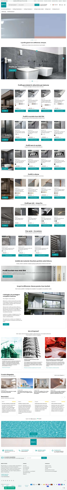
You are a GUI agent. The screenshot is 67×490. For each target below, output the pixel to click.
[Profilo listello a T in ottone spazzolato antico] (46, 183)
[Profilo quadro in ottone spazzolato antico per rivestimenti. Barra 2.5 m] (20, 183)
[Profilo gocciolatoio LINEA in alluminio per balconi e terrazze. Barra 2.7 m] (59, 93)
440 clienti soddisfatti (59, 451)
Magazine (25, 473)
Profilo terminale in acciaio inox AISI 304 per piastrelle (20, 132)
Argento (28, 221)
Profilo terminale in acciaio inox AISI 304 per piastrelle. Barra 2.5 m (41, 249)
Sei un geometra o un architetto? (29, 471)
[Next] (37, 81)
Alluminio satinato (24, 103)
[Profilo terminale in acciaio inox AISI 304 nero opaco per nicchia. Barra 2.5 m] (59, 154)
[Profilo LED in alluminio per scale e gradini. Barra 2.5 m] (46, 212)
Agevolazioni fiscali (26, 472)
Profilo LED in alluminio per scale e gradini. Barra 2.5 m (46, 219)
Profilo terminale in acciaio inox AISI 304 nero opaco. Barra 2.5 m (33, 132)
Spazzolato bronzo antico (18, 193)
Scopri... (6, 324)
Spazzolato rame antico (15, 193)
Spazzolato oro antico (16, 193)
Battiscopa (4, 11)
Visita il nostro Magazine (59, 375)
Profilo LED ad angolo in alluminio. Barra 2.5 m (32, 219)
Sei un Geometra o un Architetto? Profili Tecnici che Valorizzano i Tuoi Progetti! (54, 360)
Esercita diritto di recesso (49, 469)
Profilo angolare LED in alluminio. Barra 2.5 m (19, 219)
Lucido (16, 134)
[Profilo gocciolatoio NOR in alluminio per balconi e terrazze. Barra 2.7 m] (33, 93)
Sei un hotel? (25, 469)
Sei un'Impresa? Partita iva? (8, 359)
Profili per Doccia (55, 9)
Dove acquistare (26, 467)
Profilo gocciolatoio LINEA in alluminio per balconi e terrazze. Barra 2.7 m (59, 101)
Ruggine (15, 105)
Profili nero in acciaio (6, 165)
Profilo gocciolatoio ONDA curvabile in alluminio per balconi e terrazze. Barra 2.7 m (46, 102)
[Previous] (30, 81)
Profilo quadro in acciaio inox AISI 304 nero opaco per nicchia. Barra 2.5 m (33, 161)
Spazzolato (18, 134)
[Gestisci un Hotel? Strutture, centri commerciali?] (33, 347)
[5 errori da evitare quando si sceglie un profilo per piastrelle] (8, 383)
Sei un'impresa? (26, 468)
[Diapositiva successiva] (36, 40)
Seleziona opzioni (20, 110)
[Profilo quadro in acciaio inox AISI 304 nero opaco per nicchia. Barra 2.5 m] (33, 154)
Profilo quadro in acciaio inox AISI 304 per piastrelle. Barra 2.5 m (8, 249)
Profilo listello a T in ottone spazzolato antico (46, 190)
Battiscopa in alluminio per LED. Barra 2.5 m (59, 219)
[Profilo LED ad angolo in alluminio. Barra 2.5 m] (33, 212)
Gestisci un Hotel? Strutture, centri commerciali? (31, 360)
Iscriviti (44, 457)
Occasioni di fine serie (57, 251)
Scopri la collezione (7, 276)
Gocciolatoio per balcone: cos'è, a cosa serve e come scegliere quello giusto (25, 392)
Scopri (5, 110)
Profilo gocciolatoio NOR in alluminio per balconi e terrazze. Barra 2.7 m (33, 101)
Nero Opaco (28, 135)
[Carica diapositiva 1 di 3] (32, 40)
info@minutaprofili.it (43, 5)
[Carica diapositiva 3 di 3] (34, 40)
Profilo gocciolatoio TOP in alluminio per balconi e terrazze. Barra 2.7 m (20, 101)
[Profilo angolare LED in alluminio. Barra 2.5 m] (20, 212)
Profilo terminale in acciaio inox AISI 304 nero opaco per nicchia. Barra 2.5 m (59, 161)
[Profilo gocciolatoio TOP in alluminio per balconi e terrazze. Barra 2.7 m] (20, 93)
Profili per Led (47, 9)
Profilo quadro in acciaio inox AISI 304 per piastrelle (46, 132)
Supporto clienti (48, 465)
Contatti (46, 468)
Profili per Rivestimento (17, 9)
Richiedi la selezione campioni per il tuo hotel (32, 367)
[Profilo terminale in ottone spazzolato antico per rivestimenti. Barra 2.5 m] (33, 183)
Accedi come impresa (6, 367)
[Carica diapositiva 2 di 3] (33, 40)
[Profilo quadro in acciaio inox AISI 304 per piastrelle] (46, 125)
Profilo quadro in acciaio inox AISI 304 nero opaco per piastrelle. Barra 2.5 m (59, 132)
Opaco (15, 134)
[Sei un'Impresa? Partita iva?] (11, 347)
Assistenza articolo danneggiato (51, 471)
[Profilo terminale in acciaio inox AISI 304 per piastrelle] (20, 125)
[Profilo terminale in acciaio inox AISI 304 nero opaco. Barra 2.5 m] (33, 125)
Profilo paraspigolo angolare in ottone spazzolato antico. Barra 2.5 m (59, 190)
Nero (43, 221)
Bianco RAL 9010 (16, 103)
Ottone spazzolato (19, 193)
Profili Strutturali (10, 11)
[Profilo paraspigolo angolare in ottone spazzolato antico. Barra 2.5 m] (59, 183)
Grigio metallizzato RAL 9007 (22, 103)
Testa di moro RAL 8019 (19, 103)
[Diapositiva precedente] (31, 40)
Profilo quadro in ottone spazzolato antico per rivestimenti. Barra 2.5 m (19, 190)
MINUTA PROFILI (6, 484)
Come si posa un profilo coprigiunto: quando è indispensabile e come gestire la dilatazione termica (58, 392)
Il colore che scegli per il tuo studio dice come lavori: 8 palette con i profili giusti (41, 392)
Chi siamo (25, 465)
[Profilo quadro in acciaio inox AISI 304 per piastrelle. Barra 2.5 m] (9, 240)
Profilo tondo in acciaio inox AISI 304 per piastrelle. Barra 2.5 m (25, 249)
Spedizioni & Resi (48, 467)
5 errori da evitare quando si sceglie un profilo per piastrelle (8, 392)
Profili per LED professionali (6, 222)
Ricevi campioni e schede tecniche (52, 367)
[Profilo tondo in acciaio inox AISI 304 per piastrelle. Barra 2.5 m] (25, 240)
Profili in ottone (6, 195)
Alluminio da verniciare (15, 103)
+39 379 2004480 (43, 4)
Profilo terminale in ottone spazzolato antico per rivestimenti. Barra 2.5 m (33, 190)
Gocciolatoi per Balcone (5, 9)
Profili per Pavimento (28, 9)
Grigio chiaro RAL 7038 (18, 103)
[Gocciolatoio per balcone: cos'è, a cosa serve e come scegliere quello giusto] (25, 383)
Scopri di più (12, 70)
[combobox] (29, 5)
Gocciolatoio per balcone (7, 107)
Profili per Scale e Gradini (39, 9)
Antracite (21, 103)
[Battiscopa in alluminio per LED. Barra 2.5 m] (59, 212)
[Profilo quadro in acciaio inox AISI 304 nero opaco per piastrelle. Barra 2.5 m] (59, 125)
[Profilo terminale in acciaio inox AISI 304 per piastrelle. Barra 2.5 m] (42, 240)
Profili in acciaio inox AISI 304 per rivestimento (7, 136)
